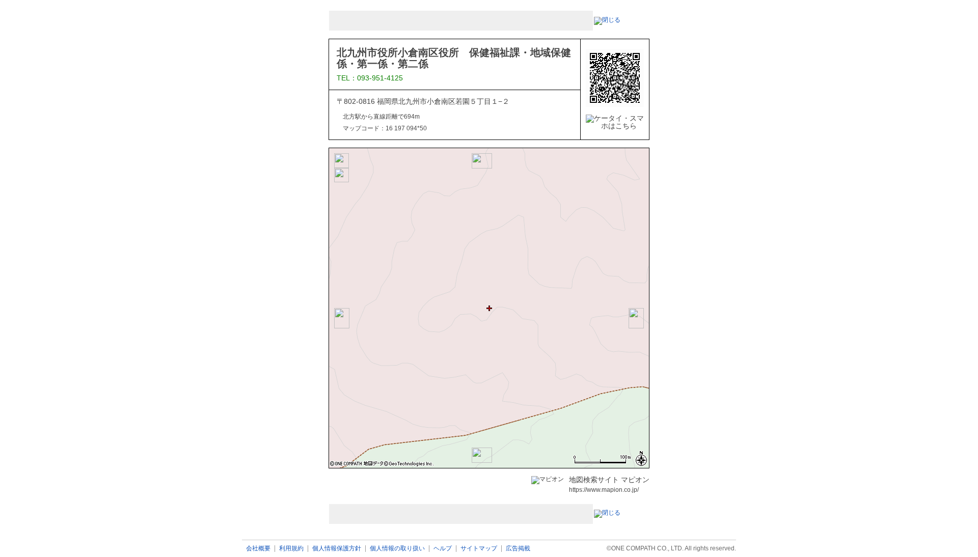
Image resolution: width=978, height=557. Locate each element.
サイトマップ (478, 548)
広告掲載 (518, 548)
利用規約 (291, 548)
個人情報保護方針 (336, 548)
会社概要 (258, 548)
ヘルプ (442, 548)
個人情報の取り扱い (397, 548)
